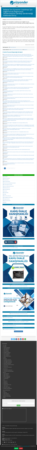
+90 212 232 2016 (8, 438)
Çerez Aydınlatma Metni (25, 446)
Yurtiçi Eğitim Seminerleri (8, 362)
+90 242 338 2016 (14, 438)
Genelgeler (6, 176)
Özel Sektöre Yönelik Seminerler (9, 364)
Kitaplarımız (5, 381)
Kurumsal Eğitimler (7, 377)
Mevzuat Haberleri (7, 178)
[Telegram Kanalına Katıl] (5, 442)
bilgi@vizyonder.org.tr (8, 440)
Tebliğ (5, 194)
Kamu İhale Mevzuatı (7, 195)
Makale (5, 202)
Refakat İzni (25, 49)
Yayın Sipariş (6, 385)
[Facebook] (6, 442)
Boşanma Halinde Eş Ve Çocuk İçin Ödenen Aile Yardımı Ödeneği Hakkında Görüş (17, 149)
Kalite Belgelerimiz (7, 348)
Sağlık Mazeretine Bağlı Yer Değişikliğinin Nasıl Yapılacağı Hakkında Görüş (16, 122)
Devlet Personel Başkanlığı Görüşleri (14, 19)
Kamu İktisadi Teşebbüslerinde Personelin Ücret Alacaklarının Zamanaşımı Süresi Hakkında (18, 58)
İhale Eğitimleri (6, 378)
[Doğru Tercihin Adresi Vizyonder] (9, 329)
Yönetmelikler (6, 192)
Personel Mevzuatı (13, 47)
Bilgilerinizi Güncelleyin (7, 396)
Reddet (21, 448)
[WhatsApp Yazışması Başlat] (3, 442)
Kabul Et (16, 448)
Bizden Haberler (6, 393)
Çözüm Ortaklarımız (7, 353)
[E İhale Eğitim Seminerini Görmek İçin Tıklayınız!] (18, 321)
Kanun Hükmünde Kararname (9, 186)
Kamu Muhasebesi (7, 181)
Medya (5, 357)
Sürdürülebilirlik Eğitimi (18, 331)
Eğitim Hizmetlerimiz (7, 376)
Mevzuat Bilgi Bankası (6, 390)
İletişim (4, 397)
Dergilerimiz (5, 382)
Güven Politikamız (6, 354)
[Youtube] (11, 442)
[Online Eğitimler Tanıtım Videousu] (18, 415)
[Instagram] (8, 442)
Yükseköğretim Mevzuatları (8, 197)
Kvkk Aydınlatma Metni (7, 356)
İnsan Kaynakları (6, 351)
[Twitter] (10, 442)
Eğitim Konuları (6, 374)
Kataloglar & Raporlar (7, 352)
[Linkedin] (13, 442)
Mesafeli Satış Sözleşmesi (8, 388)
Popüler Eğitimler (6, 373)
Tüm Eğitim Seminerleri (7, 359)
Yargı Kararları (6, 179)
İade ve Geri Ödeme (7, 387)
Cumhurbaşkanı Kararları (8, 184)
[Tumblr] (15, 442)
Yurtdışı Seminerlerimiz (7, 363)
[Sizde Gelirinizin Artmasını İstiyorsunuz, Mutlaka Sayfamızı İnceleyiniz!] (18, 285)
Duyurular (5, 392)
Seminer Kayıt (6, 365)
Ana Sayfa (4, 345)
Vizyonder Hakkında (7, 347)
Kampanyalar (6, 383)
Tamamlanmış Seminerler (8, 367)
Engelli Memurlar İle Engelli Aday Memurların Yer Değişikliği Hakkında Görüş (16, 131)
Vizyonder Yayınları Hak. (7, 384)
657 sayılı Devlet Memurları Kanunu (16, 49)
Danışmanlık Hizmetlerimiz (8, 370)
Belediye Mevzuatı (7, 187)
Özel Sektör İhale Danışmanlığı (8, 371)
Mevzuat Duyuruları (7, 200)
